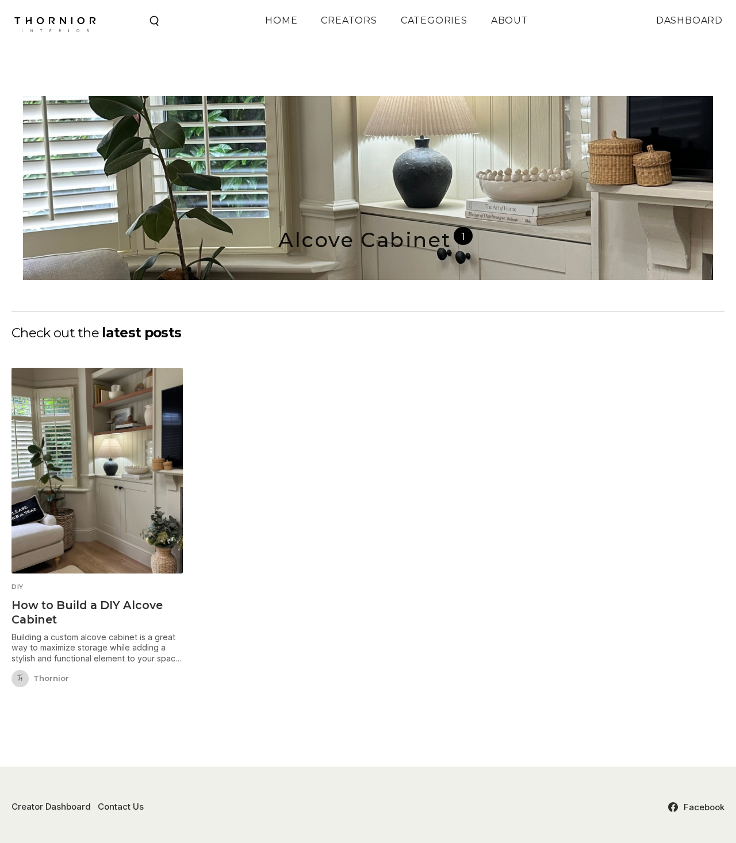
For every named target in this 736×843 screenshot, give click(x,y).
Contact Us (121, 807)
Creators (349, 20)
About (509, 20)
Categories (434, 20)
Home (281, 20)
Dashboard (689, 20)
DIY (18, 587)
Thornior (51, 678)
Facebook (704, 807)
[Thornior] (20, 678)
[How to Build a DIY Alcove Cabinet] (97, 470)
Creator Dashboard (51, 807)
